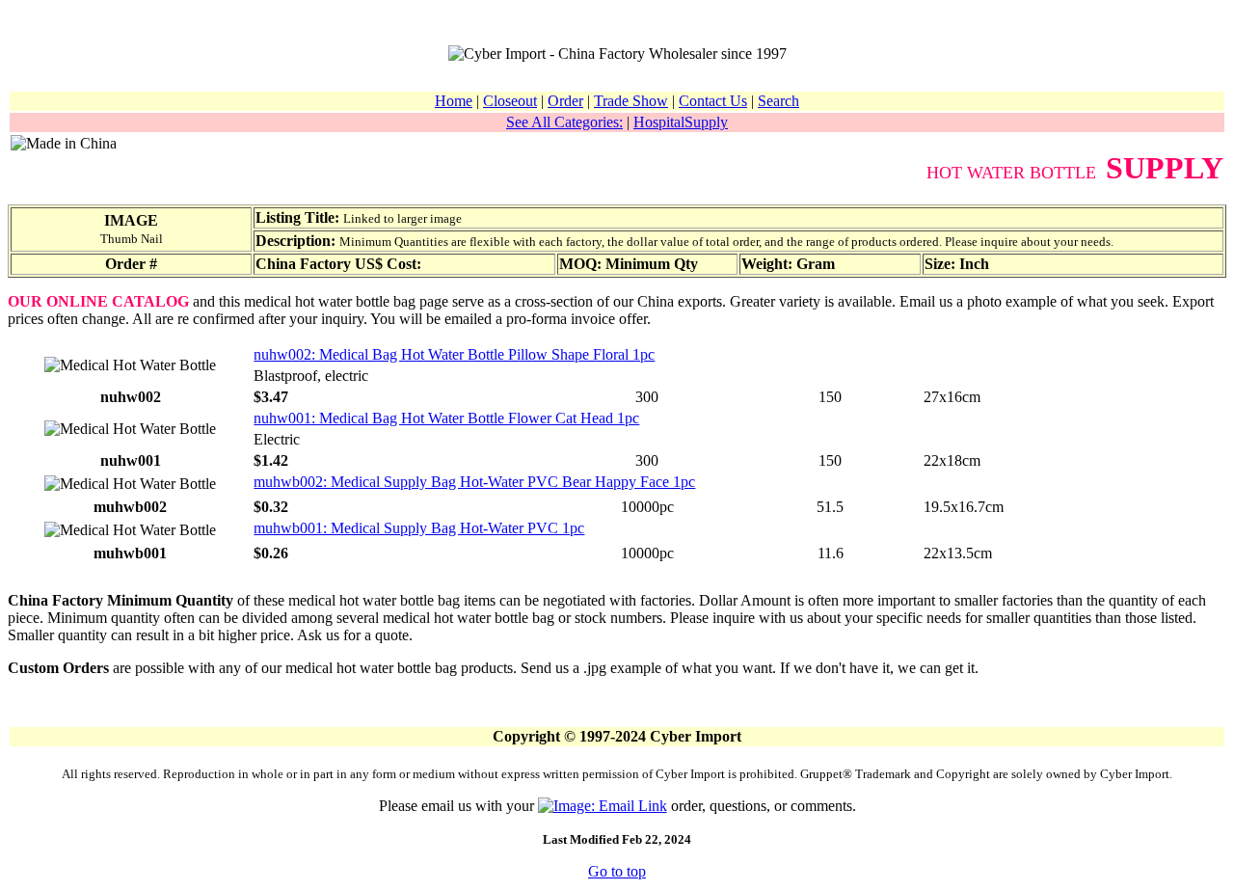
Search (778, 101)
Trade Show (631, 101)
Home (453, 101)
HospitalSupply (680, 122)
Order (565, 101)
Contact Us (713, 101)
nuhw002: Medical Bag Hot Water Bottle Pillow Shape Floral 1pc (454, 354)
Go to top (617, 871)
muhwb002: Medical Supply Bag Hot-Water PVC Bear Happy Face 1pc (474, 481)
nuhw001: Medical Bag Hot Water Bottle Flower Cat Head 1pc (446, 418)
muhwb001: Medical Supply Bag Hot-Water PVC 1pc (419, 528)
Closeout (510, 101)
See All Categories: (564, 122)
